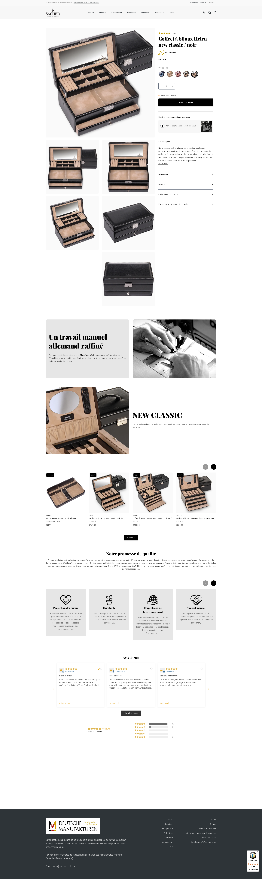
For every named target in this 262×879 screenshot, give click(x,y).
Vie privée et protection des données (201, 833)
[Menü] (257, 852)
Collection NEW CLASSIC (168, 194)
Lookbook (169, 838)
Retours (213, 824)
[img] (71, 669)
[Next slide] (208, 689)
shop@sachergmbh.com (64, 866)
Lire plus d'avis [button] (131, 713)
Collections (168, 833)
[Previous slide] (53, 689)
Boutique (169, 824)
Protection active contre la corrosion (173, 204)
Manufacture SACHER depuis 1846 (86, 3)
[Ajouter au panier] (162, 126)
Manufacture (167, 842)
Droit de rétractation (207, 829)
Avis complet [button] (64, 703)
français (211, 3)
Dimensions (163, 175)
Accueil (170, 820)
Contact (213, 820)
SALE (171, 847)
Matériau (162, 184)
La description (164, 141)
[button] (164, 33)
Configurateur (167, 829)
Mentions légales (209, 838)
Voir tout (131, 538)
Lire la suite (163, 164)
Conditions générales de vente (203, 842)
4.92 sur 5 (106, 729)
